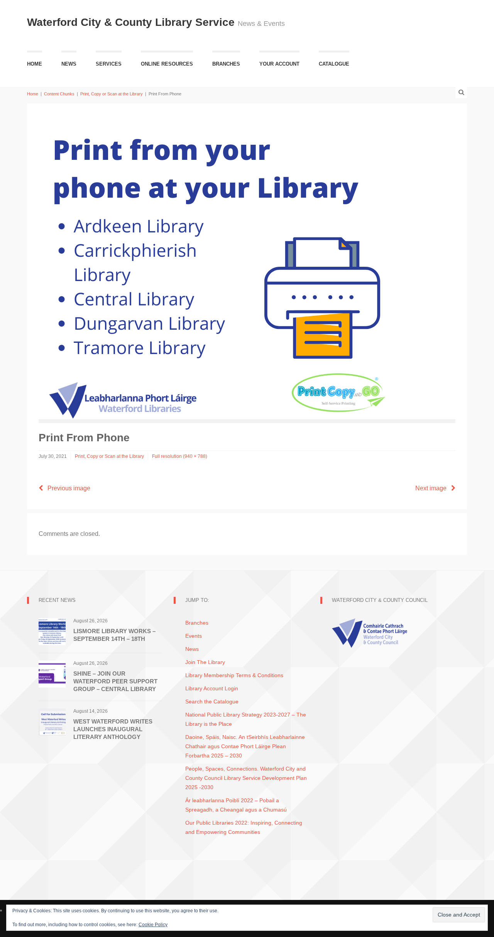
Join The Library (205, 662)
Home (34, 64)
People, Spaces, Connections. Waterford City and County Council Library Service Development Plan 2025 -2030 (246, 778)
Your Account (279, 64)
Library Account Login (211, 688)
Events (193, 636)
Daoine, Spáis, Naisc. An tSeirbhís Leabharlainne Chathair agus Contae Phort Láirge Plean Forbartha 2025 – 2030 (245, 746)
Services (109, 64)
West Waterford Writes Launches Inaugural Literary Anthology (112, 729)
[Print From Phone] (220, 266)
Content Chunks (59, 93)
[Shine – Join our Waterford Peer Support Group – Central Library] (52, 673)
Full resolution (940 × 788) (179, 456)
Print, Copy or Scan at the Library (111, 93)
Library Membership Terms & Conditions (234, 675)
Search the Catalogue (212, 701)
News (68, 64)
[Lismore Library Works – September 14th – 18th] (52, 631)
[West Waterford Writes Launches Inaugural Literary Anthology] (52, 721)
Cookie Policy (153, 924)
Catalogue (334, 64)
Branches (226, 64)
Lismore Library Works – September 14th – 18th (114, 635)
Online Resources (167, 64)
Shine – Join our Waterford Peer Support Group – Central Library (115, 681)
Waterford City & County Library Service (132, 22)
